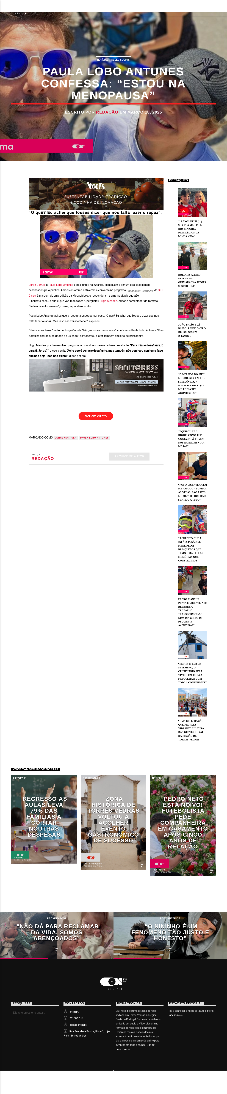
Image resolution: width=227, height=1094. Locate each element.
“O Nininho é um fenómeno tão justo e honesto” (170, 932)
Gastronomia (91, 778)
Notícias (48, 8)
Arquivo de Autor (130, 456)
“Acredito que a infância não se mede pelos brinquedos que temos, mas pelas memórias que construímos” (190, 549)
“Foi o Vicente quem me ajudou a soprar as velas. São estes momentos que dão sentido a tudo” (192, 492)
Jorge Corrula (37, 284)
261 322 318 (76, 1018)
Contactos (160, 8)
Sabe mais (122, 1049)
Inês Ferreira (159, 869)
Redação (107, 112)
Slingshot (80, 1079)
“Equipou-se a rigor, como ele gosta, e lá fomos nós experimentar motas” (191, 439)
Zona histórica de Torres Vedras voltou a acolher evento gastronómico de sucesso (113, 820)
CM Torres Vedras (93, 863)
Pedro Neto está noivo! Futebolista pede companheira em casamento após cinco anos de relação (183, 823)
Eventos (73, 8)
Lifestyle (19, 778)
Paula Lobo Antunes (60, 284)
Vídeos (96, 8)
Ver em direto (96, 416)
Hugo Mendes (108, 301)
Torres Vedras (126, 8)
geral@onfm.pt (78, 1024)
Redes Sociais (120, 60)
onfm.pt (74, 1011)
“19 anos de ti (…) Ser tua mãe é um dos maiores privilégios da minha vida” (190, 229)
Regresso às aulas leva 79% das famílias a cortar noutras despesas (45, 817)
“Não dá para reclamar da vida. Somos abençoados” (57, 932)
